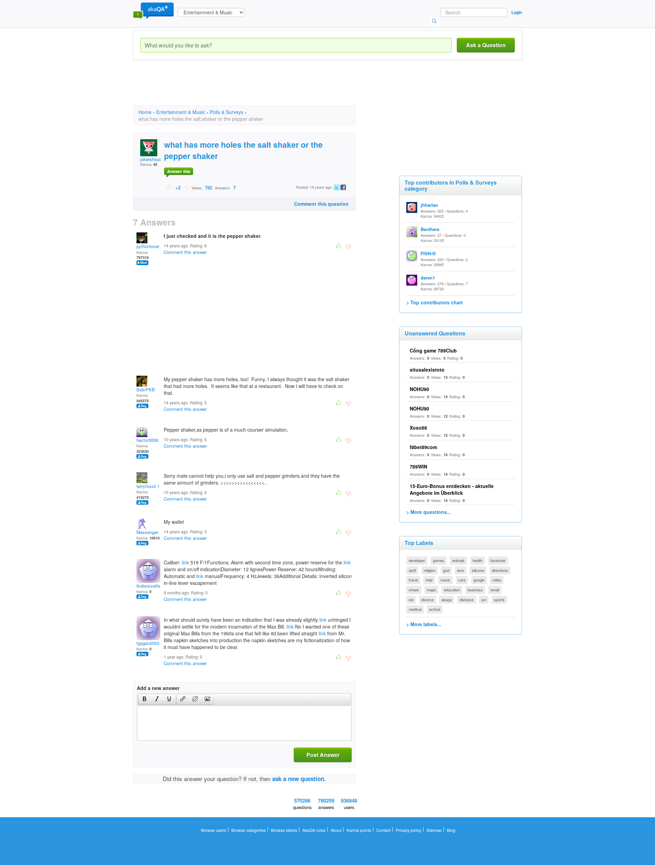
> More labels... (423, 624)
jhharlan (429, 205)
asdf (412, 570)
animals (458, 560)
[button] (144, 699)
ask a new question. (299, 779)
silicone (478, 570)
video (496, 579)
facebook (498, 560)
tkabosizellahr (150, 585)
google (479, 579)
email (495, 589)
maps (431, 589)
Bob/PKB (145, 389)
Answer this (178, 171)
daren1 (428, 277)
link (185, 562)
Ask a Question (486, 45)
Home (145, 112)
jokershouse (152, 159)
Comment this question (321, 203)
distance (467, 599)
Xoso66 (418, 427)
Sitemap (434, 830)
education (452, 589)
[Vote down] (186, 187)
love (460, 570)
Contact (383, 830)
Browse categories (248, 830)
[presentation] (145, 699)
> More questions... (428, 511)
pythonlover (147, 246)
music (445, 579)
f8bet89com (423, 447)
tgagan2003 (147, 643)
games (438, 560)
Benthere (430, 229)
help (429, 579)
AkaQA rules (313, 830)
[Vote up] (170, 187)
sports (499, 599)
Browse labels (284, 830)
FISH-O (428, 253)
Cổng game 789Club (433, 350)
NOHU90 (419, 389)
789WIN (418, 466)
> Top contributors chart (434, 302)
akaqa (446, 599)
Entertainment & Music (180, 112)
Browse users (213, 830)
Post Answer (322, 755)
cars (462, 579)
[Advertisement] (257, 88)
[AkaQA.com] (153, 10)
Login (516, 12)
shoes (414, 589)
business (475, 589)
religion (429, 570)
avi (483, 599)
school (434, 609)
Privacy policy (408, 830)
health (477, 560)
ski (411, 599)
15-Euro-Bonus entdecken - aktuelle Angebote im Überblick (452, 489)
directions (500, 570)
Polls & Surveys (226, 112)
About (336, 830)
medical (415, 609)
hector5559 (147, 440)
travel (413, 579)
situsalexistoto (427, 369)
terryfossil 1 (148, 486)
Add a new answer (158, 687)
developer (417, 560)
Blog (451, 830)
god (446, 570)
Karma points (359, 830)
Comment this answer (185, 252)
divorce (427, 599)
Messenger (147, 532)
